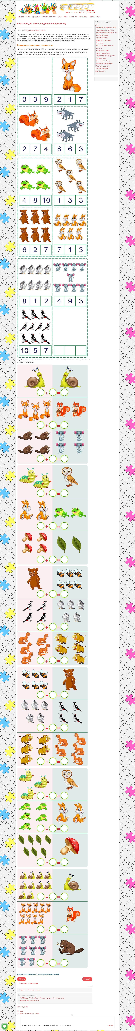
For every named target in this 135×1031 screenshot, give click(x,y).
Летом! (92, 17)
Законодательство (102, 50)
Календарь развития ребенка (106, 27)
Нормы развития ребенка (105, 30)
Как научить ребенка (103, 53)
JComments (90, 986)
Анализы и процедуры (103, 40)
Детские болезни (101, 38)
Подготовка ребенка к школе (35, 30)
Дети (97, 25)
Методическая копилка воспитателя (27, 974)
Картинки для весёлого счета (30, 1000)
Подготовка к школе (49, 17)
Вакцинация (100, 43)
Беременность (100, 71)
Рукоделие (36, 17)
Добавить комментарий (29, 983)
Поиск (99, 17)
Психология (83, 17)
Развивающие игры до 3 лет (105, 56)
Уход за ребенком (102, 35)
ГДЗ (65, 17)
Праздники (73, 17)
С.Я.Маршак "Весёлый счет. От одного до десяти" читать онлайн (42, 998)
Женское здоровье (101, 68)
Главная (21, 17)
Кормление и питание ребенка (106, 32)
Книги (28, 17)
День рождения (22, 1007)
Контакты (20, 1011)
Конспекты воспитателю (104, 63)
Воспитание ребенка (103, 61)
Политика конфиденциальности (28, 1013)
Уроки (60, 17)
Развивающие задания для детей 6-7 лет (48, 974)
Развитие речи (101, 58)
